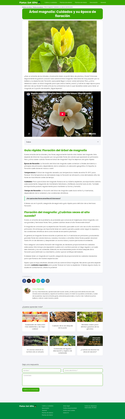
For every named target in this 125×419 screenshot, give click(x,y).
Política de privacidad (70, 408)
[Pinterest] (34, 281)
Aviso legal (66, 406)
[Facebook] (24, 281)
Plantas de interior (81, 2)
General (103, 2)
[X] (29, 281)
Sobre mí (66, 413)
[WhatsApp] (38, 281)
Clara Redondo (38, 289)
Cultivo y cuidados (51, 2)
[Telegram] (43, 281)
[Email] (48, 281)
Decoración (94, 2)
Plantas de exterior (66, 2)
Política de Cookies (69, 410)
